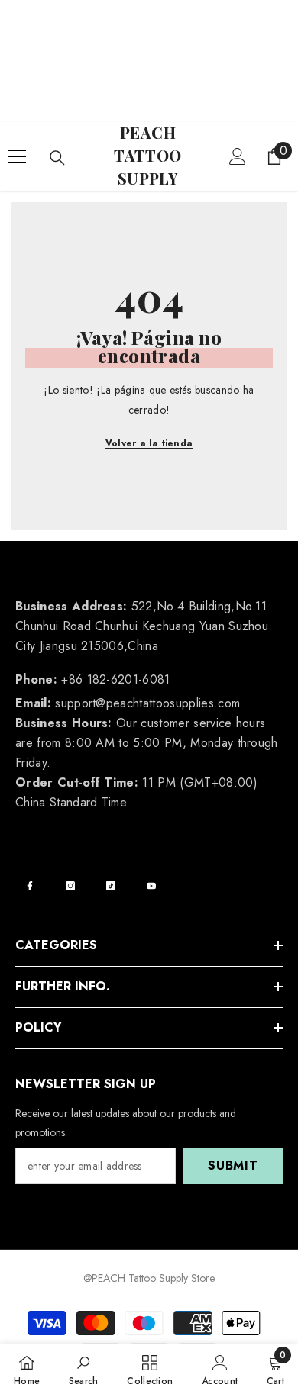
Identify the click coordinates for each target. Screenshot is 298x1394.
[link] (83, 1369)
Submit (233, 1165)
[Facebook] (29, 885)
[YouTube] (151, 885)
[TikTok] (110, 885)
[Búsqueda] (57, 158)
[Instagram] (70, 885)
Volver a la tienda (149, 443)
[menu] (17, 156)
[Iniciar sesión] (237, 156)
